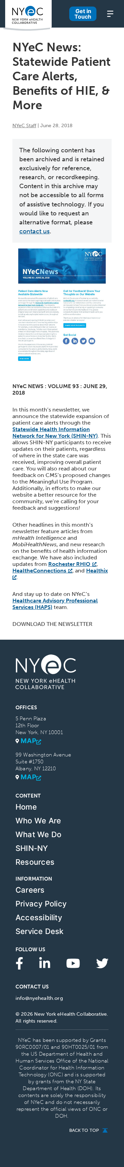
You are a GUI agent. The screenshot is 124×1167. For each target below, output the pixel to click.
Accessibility (39, 917)
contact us (34, 231)
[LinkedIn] (44, 963)
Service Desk (40, 931)
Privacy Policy (41, 903)
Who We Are (38, 820)
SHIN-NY (32, 848)
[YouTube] (73, 963)
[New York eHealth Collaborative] (27, 15)
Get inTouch (82, 14)
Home (26, 806)
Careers (30, 889)
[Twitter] (102, 963)
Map (28, 741)
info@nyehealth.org (39, 998)
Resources (35, 862)
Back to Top (84, 1130)
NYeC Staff (24, 126)
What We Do (38, 834)
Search (62, 24)
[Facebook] (19, 963)
